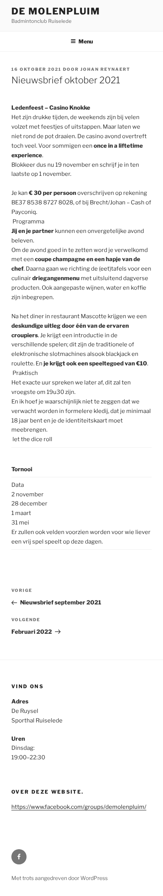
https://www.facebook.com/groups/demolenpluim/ (78, 807)
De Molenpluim (55, 11)
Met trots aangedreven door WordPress (59, 878)
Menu (85, 41)
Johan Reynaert (105, 69)
